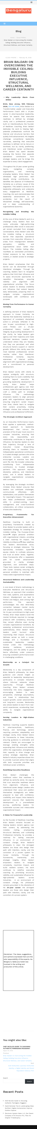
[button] (31, 2)
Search (5, 1078)
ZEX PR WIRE (13, 106)
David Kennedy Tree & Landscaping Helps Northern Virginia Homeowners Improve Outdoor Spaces (19, 1108)
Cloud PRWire (11, 57)
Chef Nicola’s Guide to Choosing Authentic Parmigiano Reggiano (16, 1047)
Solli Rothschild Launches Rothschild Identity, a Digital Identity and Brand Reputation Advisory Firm (21, 1068)
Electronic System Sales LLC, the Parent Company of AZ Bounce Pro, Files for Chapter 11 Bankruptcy (19, 1116)
